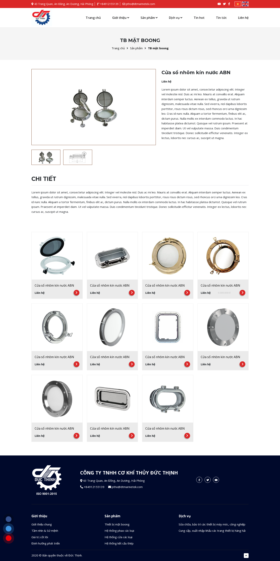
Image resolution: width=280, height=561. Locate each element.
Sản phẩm (148, 18)
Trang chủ (93, 18)
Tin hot (199, 18)
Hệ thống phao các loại (119, 530)
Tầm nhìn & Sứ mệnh (44, 530)
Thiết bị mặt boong (117, 524)
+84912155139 (108, 4)
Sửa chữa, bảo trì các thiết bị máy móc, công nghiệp (212, 524)
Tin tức (221, 18)
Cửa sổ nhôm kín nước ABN (54, 285)
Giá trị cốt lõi (39, 537)
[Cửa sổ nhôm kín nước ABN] (41, 17)
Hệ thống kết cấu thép (119, 543)
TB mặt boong (158, 48)
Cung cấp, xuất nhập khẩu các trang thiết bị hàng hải (212, 530)
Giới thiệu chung (41, 524)
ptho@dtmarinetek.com (140, 4)
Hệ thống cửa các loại (118, 537)
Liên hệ (243, 18)
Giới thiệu (119, 18)
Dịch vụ (174, 18)
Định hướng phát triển (45, 543)
